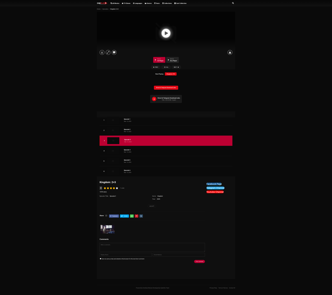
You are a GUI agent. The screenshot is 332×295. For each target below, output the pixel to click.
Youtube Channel (215, 192)
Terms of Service (223, 288)
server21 (151, 206)
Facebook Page (214, 184)
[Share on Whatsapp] (132, 216)
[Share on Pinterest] (136, 216)
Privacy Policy (213, 288)
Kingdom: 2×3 (171, 74)
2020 (158, 199)
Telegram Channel (215, 188)
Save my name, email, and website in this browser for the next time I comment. (123, 259)
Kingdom (160, 196)
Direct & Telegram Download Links (166, 87)
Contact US (232, 288)
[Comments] (114, 52)
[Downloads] (102, 52)
